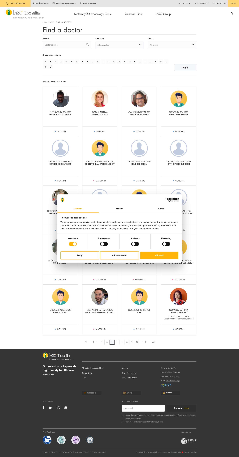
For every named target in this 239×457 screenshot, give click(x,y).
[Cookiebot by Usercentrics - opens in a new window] (166, 199)
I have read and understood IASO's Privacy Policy (144, 422)
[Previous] (94, 342)
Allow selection (119, 255)
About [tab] (161, 209)
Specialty (99, 38)
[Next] (144, 342)
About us (125, 368)
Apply (185, 67)
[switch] (104, 244)
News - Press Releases (129, 378)
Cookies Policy (82, 452)
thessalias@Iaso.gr (173, 381)
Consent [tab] (78, 209)
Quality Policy (49, 452)
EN (232, 3)
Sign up (178, 408)
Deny (79, 255)
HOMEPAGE (48, 22)
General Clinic (133, 13)
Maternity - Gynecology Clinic (92, 368)
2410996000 (18, 3)
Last (153, 342)
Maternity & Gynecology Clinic (93, 13)
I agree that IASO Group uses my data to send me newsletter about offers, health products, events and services (160, 417)
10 (137, 342)
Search (46, 38)
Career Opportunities (129, 373)
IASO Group (163, 13)
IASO (84, 378)
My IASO (183, 3)
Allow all (159, 255)
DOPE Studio (191, 452)
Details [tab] (119, 209)
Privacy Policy (65, 452)
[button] (99, 452)
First (85, 342)
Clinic (150, 38)
